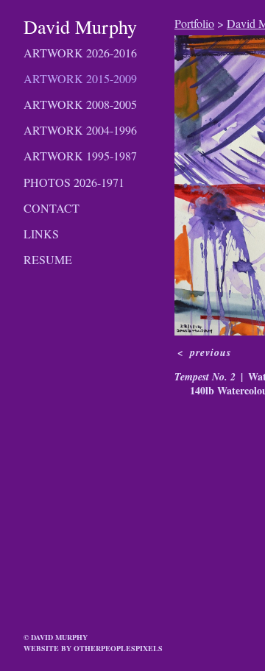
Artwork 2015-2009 (80, 78)
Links (41, 233)
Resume (48, 259)
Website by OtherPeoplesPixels (93, 648)
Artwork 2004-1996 (80, 130)
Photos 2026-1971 (74, 182)
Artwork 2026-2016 (80, 52)
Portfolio (194, 23)
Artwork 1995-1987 (80, 155)
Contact (52, 208)
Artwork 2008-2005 (80, 104)
